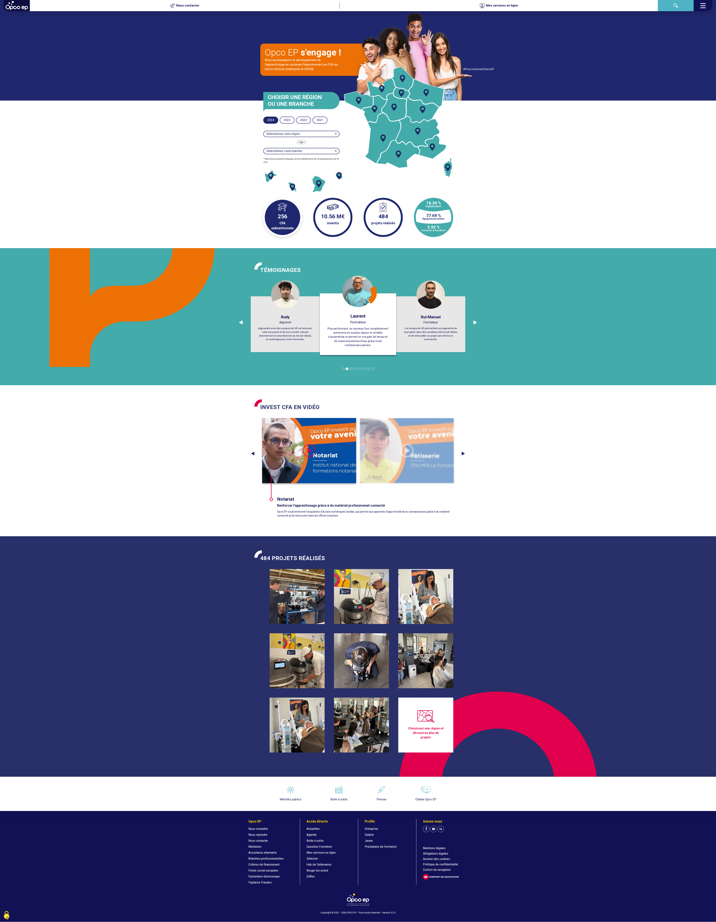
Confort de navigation (437, 870)
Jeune (369, 840)
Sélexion (312, 858)
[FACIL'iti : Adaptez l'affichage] (441, 877)
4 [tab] (354, 368)
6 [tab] (362, 368)
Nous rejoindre (257, 835)
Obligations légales (435, 853)
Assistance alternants (262, 852)
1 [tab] (343, 368)
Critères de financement (264, 864)
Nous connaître (258, 829)
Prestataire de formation (381, 846)
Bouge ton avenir (317, 870)
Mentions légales (434, 848)
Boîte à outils (315, 840)
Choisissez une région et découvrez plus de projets (426, 733)
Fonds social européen (263, 870)
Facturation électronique (264, 876)
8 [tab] (369, 368)
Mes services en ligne (321, 852)
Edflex (311, 876)
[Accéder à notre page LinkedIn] (440, 829)
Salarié (369, 835)
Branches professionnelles (266, 858)
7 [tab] (365, 368)
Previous (253, 453)
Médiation (254, 846)
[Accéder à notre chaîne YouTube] (433, 829)
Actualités (313, 829)
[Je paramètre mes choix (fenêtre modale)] (6, 915)
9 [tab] (373, 368)
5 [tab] (358, 368)
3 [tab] (350, 368)
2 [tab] (347, 368)
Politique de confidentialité (440, 864)
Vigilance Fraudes (260, 882)
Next (463, 453)
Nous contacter (258, 840)
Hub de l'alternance (319, 864)
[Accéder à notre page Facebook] (426, 829)
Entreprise (371, 829)
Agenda (311, 835)
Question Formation (319, 846)
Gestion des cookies (436, 859)
